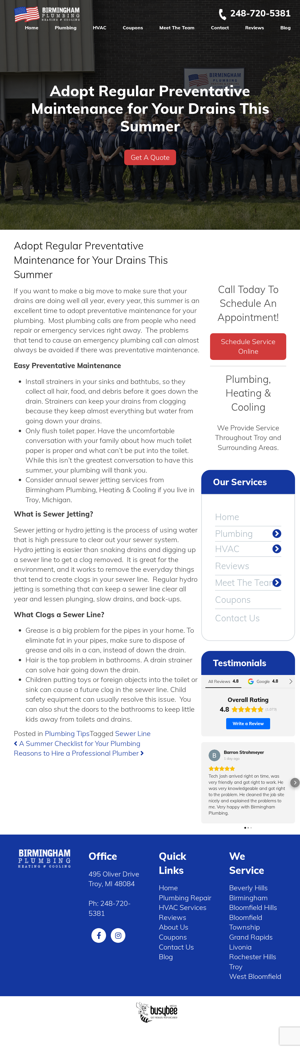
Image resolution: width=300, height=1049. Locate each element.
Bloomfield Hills (253, 907)
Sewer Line (133, 733)
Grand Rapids (251, 937)
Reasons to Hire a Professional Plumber (77, 753)
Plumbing (65, 28)
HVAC (99, 28)
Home (31, 28)
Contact (220, 28)
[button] (201, 782)
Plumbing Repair (185, 897)
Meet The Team (177, 28)
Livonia (240, 947)
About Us (173, 927)
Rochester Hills (252, 956)
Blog (285, 28)
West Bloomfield (255, 976)
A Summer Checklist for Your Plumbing (78, 743)
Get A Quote (150, 157)
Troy (236, 966)
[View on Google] (214, 755)
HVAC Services (183, 907)
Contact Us (237, 618)
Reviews (254, 28)
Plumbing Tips (67, 733)
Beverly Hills (248, 887)
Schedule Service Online (248, 346)
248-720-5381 (260, 13)
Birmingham (248, 897)
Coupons (133, 28)
